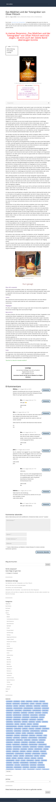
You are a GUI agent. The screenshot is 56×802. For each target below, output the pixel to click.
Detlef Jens (29, 751)
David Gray (46, 748)
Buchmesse (8, 606)
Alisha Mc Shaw (37, 705)
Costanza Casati (33, 746)
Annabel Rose (24, 712)
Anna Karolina (38, 712)
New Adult (9, 666)
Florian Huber (44, 760)
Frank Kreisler (16, 762)
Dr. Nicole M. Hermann (19, 753)
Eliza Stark (36, 755)
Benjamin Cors (31, 721)
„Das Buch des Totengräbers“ (18, 22)
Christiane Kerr (24, 737)
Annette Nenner (26, 714)
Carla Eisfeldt (38, 728)
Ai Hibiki (23, 701)
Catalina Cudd (44, 730)
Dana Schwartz (23, 748)
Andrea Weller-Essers (36, 710)
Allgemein (8, 603)
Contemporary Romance (13, 619)
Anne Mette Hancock (17, 714)
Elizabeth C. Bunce (29, 755)
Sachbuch (9, 675)
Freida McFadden (10, 764)
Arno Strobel (9, 719)
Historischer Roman (26, 17)
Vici (14, 412)
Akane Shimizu (29, 701)
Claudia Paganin (24, 744)
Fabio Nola (37, 760)
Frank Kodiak (9, 762)
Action (8, 614)
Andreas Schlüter (10, 710)
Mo (8, 17)
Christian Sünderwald (10, 739)
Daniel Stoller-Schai (38, 748)
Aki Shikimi (36, 701)
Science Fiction (10, 677)
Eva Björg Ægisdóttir (10, 760)
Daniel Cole (31, 748)
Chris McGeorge (16, 737)
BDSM (8, 616)
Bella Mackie (25, 721)
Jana (14, 449)
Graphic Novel (10, 639)
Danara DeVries (16, 748)
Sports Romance (11, 680)
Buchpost (8, 608)
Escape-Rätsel (10, 630)
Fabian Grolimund (30, 760)
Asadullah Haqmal (17, 719)
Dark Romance (10, 621)
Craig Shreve (41, 746)
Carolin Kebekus (26, 730)
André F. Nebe (45, 710)
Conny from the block (17, 746)
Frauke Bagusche (33, 762)
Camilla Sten (25, 728)
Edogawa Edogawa (36, 753)
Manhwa (9, 659)
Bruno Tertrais (27, 726)
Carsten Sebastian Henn (35, 730)
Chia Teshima (17, 735)
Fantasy (8, 635)
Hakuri (24, 769)
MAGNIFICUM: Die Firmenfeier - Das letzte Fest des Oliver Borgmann (22, 590)
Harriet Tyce (38, 769)
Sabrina (15, 490)
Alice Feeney (22, 705)
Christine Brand (42, 739)
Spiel (7, 691)
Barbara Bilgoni (9, 721)
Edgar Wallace (28, 753)
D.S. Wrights (9, 748)
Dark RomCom (10, 623)
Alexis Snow (45, 703)
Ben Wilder (38, 721)
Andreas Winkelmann (27, 710)
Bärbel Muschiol (9, 728)
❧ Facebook (15, 573)
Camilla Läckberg (17, 728)
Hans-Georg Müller (31, 769)
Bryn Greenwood (35, 726)
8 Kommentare (38, 17)
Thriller (8, 682)
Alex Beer (32, 703)
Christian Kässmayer (42, 737)
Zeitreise (9, 686)
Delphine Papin (15, 751)
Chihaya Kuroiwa (24, 735)
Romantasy (9, 673)
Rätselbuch (9, 668)
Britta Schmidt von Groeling (11, 726)
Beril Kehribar (45, 721)
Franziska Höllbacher (24, 762)
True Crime (9, 684)
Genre (18, 17)
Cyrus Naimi (47, 746)
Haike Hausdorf (18, 769)
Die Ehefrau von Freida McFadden (14, 587)
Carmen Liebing (9, 730)
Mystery (9, 664)
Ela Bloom (15, 755)
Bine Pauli (17, 723)
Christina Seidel (27, 739)
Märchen (9, 662)
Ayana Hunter (40, 719)
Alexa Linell (9, 703)
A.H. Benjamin (9, 701)
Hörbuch (8, 689)
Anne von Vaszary (34, 714)
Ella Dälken (43, 755)
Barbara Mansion (17, 721)
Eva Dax (17, 760)
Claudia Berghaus (16, 744)
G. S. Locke (17, 764)
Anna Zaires (45, 712)
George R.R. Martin (25, 764)
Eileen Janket (9, 755)
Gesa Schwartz (33, 764)
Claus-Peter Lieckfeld (33, 744)
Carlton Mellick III (46, 728)
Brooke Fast (21, 726)
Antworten (46, 390)
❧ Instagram (9, 573)
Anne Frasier (9, 714)
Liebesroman (10, 655)
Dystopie (9, 625)
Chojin (45, 735)
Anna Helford (31, 712)
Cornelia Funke (25, 746)
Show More (8, 771)
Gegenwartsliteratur (12, 637)
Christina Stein (34, 739)
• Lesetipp (8, 52)
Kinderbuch (9, 650)
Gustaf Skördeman (10, 769)
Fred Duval (40, 762)
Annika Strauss (42, 714)
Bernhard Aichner (10, 723)
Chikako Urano (32, 735)
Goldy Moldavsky (41, 764)
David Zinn (9, 751)
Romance (9, 671)
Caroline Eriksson (18, 730)
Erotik (8, 628)
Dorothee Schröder (10, 753)
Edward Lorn (44, 753)
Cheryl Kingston (9, 735)
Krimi (32, 17)
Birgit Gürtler (23, 723)
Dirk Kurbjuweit (36, 751)
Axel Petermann (32, 719)
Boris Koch (29, 723)
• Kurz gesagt (9, 50)
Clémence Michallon (42, 744)
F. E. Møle (23, 760)
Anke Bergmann (16, 712)
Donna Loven (43, 751)
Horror (8, 644)
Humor (8, 646)
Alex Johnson (9, 705)
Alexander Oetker (16, 703)
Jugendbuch (10, 648)
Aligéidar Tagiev (29, 705)
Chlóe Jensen (39, 735)
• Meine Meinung (10, 49)
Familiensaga (10, 632)
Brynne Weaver (42, 726)
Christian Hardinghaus (33, 737)
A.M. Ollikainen (16, 701)
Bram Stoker (36, 723)
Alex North (16, 705)
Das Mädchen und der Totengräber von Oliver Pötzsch (19, 583)
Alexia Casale (38, 703)
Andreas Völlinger (18, 710)
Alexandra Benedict (25, 703)
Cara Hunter (32, 728)
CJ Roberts (9, 744)
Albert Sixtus (42, 701)
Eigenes (7, 610)
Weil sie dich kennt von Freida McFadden (16, 585)
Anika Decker (9, 712)
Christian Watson (19, 739)
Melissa (15, 389)
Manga (8, 657)
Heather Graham (45, 769)
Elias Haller (22, 755)
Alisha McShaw (44, 705)
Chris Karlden (9, 737)
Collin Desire (9, 746)
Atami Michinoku (25, 719)
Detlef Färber (23, 751)
